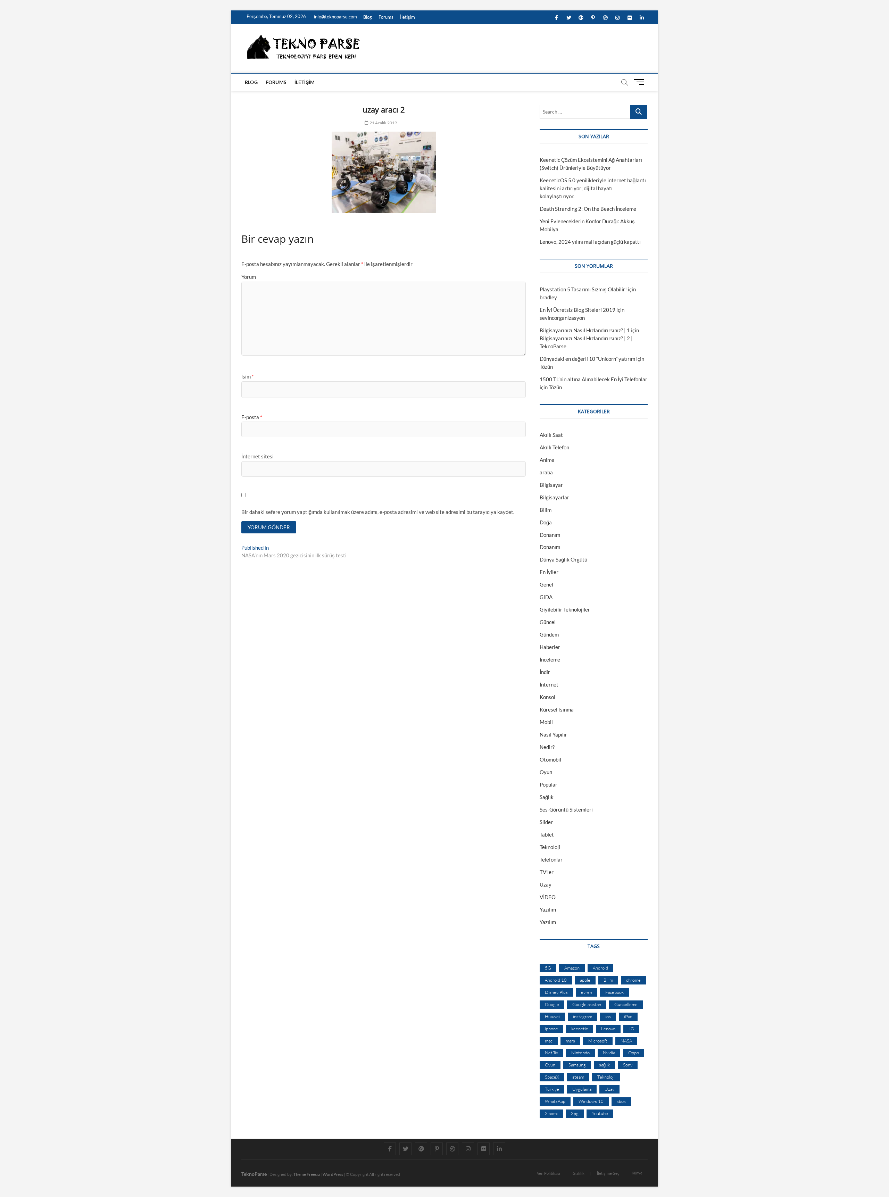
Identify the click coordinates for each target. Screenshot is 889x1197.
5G (548, 968)
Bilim (545, 510)
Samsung (577, 1064)
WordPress (333, 1174)
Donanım (550, 535)
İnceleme (550, 659)
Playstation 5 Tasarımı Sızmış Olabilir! (583, 289)
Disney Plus (556, 992)
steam (578, 1077)
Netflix (551, 1052)
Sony (627, 1064)
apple (585, 980)
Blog (367, 17)
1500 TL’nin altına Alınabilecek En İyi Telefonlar (593, 379)
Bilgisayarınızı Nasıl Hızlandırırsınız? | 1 (585, 330)
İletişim (407, 17)
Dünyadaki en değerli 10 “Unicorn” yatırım (587, 359)
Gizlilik (578, 1173)
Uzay (545, 884)
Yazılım (548, 909)
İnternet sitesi (257, 456)
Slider (546, 822)
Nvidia (609, 1052)
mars (570, 1041)
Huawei (552, 1016)
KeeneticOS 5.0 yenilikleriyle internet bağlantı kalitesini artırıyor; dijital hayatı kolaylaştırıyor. (593, 188)
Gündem (549, 634)
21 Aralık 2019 (383, 122)
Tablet (547, 834)
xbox (621, 1101)
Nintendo (580, 1052)
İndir (545, 672)
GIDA (546, 597)
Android (600, 968)
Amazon (572, 968)
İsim (247, 376)
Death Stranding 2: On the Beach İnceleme (588, 209)
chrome (633, 980)
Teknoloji (550, 847)
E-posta (251, 417)
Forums (386, 17)
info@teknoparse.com (335, 16)
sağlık (604, 1064)
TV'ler (547, 872)
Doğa (546, 522)
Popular (548, 784)
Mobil (546, 722)
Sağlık (547, 797)
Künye (637, 1173)
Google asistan (586, 1004)
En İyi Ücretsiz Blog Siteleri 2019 (577, 310)
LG (631, 1028)
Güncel (548, 622)
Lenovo (608, 1028)
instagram (582, 1016)
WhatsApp (555, 1101)
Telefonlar (551, 859)
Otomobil (550, 759)
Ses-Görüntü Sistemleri (566, 809)
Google (552, 1004)
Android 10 (556, 980)
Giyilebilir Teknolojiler (565, 609)
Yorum (248, 277)
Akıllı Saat (551, 435)
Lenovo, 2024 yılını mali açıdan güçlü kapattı (590, 242)
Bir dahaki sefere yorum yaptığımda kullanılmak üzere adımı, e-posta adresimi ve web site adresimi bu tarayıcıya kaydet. (377, 512)
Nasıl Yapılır (553, 734)
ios (608, 1016)
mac (548, 1041)
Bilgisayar (551, 485)
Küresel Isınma (557, 709)
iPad (628, 1016)
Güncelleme (626, 1004)
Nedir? (547, 747)
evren (586, 992)
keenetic (579, 1028)
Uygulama (581, 1089)
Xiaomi (551, 1113)
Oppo (633, 1052)
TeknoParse (254, 1174)
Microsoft (597, 1041)
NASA (626, 1041)
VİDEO (548, 897)
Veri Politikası (548, 1173)
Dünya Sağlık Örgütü (563, 559)
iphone (551, 1028)
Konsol (547, 697)
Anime (547, 460)
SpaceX (552, 1077)
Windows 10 (591, 1101)
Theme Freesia (306, 1174)
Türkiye (552, 1089)
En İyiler (549, 572)
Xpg (575, 1113)
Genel (546, 584)
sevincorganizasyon (562, 318)
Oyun (546, 772)
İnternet (549, 684)
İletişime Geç (608, 1173)
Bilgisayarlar (554, 497)
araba (546, 472)
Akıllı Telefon (554, 447)
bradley (548, 297)
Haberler (550, 647)
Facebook (614, 992)
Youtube (600, 1113)
